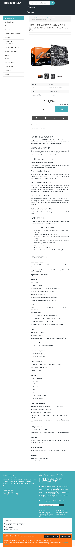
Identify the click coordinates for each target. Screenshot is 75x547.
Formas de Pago (61, 514)
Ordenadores (9, 22)
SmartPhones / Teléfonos (13, 34)
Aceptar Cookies (65, 536)
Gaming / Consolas (11, 51)
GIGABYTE (52, 84)
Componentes (9, 26)
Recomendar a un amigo (38, 129)
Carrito (31, 12)
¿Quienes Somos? (44, 516)
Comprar (61, 109)
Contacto (42, 510)
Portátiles (8, 30)
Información (47, 125)
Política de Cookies (62, 512)
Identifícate (32, 7)
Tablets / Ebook (10, 63)
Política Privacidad (44, 512)
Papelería (8, 70)
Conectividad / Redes (12, 47)
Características (35, 125)
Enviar (61, 505)
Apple (7, 74)
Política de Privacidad (48, 496)
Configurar (48, 536)
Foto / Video (9, 67)
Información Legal (61, 510)
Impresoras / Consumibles (9, 42)
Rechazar (55, 536)
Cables (7, 55)
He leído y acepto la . (53, 501)
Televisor (8, 37)
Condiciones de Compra (46, 514)
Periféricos (8, 59)
